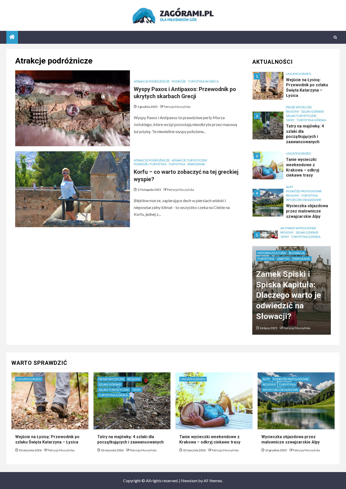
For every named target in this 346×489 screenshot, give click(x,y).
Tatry (290, 120)
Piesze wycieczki (299, 107)
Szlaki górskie (312, 111)
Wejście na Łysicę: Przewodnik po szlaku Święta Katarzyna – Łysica (47, 439)
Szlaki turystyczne (301, 116)
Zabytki (283, 259)
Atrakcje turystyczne (189, 160)
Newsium (189, 480)
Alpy (289, 187)
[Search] (335, 37)
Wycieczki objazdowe (303, 200)
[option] (291, 88)
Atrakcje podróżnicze (152, 81)
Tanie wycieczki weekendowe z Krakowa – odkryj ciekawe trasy (302, 167)
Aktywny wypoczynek (298, 228)
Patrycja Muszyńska (177, 107)
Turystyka (176, 164)
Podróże (179, 81)
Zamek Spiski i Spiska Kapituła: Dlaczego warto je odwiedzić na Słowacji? (288, 295)
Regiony (292, 111)
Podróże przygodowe (304, 191)
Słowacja (297, 253)
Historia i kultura (271, 253)
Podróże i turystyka (150, 164)
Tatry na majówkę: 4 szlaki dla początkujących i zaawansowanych (305, 134)
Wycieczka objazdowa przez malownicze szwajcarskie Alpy (307, 211)
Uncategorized (298, 74)
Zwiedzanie (196, 164)
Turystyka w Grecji (203, 81)
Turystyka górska (311, 120)
